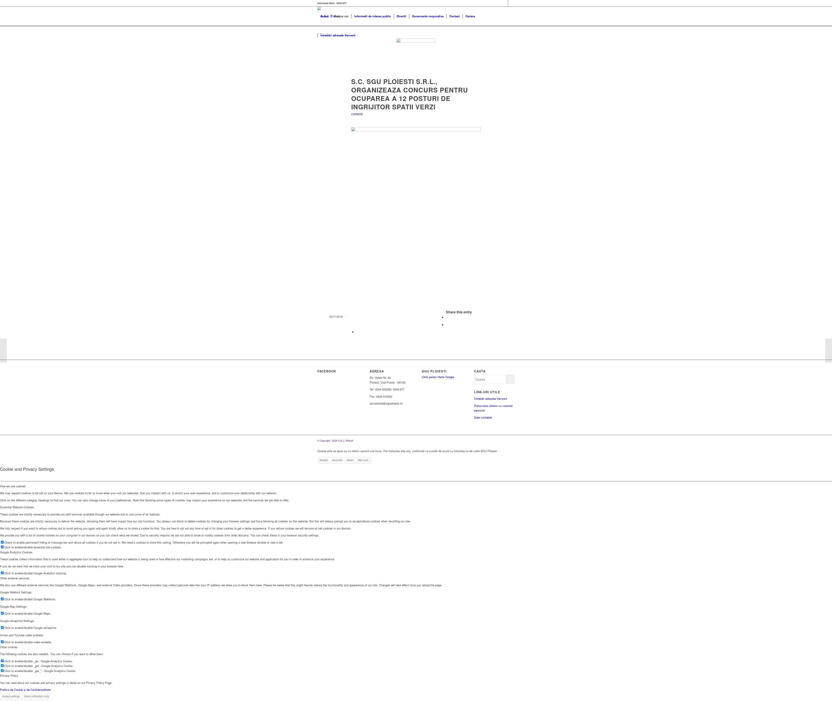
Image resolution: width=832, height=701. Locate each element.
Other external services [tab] (14, 578)
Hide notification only (36, 696)
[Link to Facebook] (505, 3)
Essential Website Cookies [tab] (17, 507)
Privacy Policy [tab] (9, 675)
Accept (324, 460)
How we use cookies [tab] (13, 486)
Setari (350, 460)
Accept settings (11, 696)
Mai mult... (364, 460)
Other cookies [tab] (9, 647)
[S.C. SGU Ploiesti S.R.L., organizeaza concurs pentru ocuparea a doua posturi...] (828, 351)
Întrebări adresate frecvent (490, 399)
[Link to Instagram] (511, 3)
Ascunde (337, 460)
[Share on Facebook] (447, 317)
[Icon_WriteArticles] (416, 57)
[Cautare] (362, 35)
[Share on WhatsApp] (447, 324)
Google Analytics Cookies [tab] (16, 552)
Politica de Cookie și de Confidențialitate (25, 690)
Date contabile (483, 417)
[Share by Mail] (357, 331)
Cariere (357, 114)
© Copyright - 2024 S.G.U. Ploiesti (335, 440)
